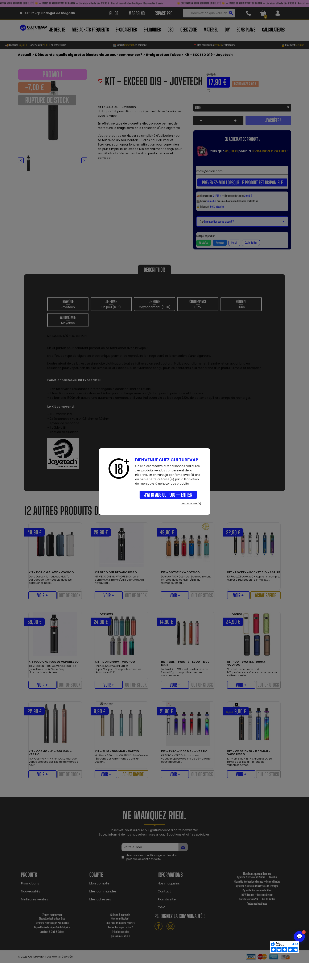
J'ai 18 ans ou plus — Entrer (168, 495)
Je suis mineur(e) (191, 503)
